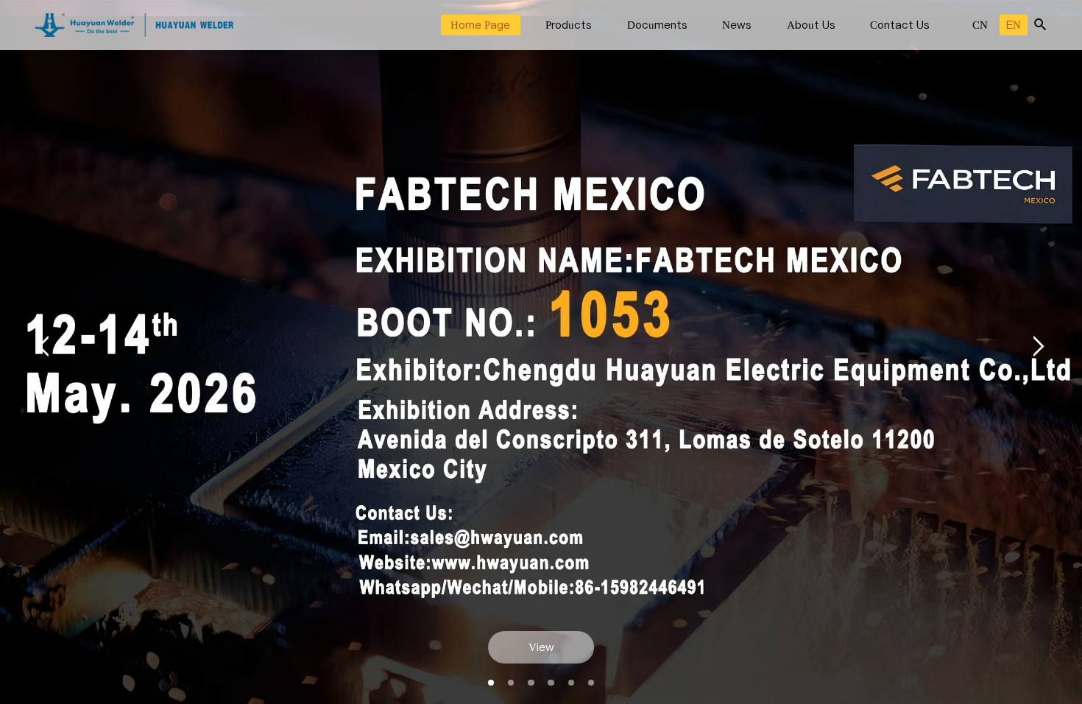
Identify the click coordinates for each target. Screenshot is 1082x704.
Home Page (480, 24)
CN (980, 24)
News (737, 24)
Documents (657, 24)
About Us (811, 24)
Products (568, 24)
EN (1013, 24)
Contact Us (900, 24)
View (541, 647)
